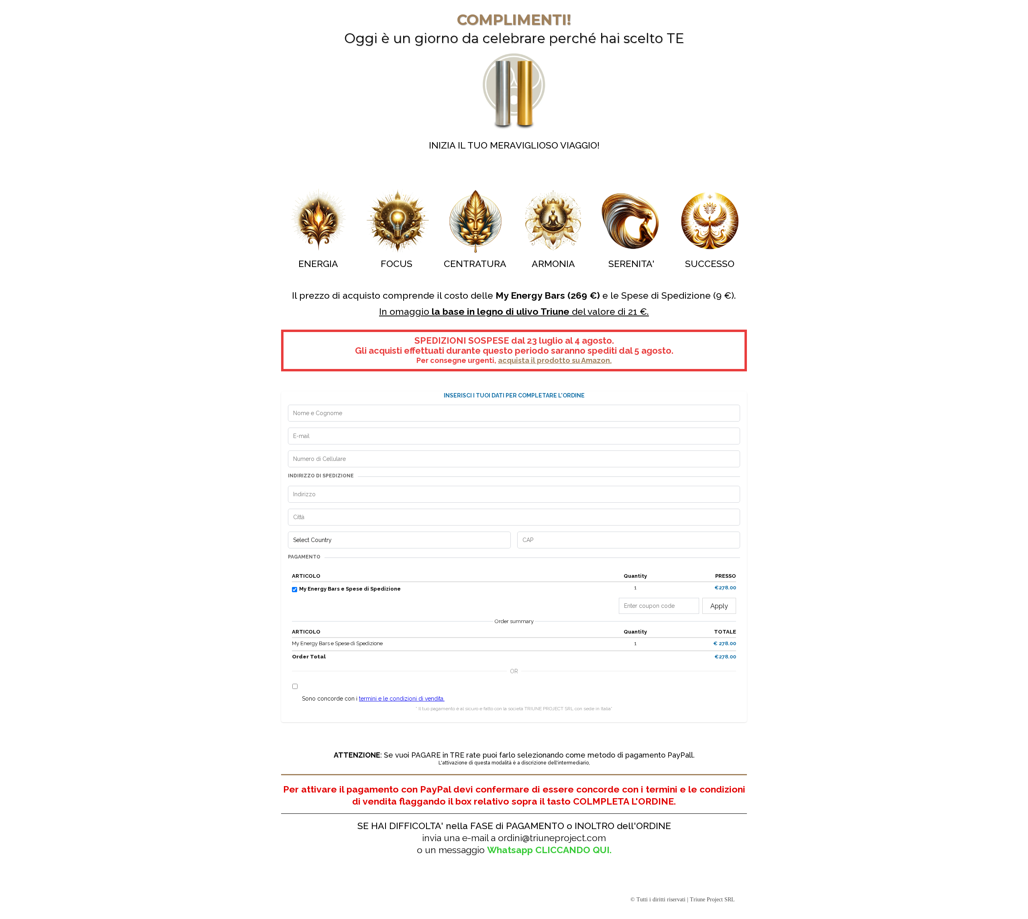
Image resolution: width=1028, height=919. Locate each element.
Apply (719, 606)
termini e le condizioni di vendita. (402, 698)
